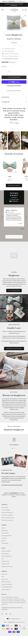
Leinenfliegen (5, 507)
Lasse (9, 176)
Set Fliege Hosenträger (7, 515)
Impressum (4, 574)
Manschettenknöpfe (7, 535)
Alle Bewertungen (14, 236)
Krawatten (4, 538)
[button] (14, 62)
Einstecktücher (5, 533)
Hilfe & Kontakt (5, 553)
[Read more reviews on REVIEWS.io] (14, 202)
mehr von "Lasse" (14, 185)
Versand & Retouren (14, 90)
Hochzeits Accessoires (7, 520)
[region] (14, 217)
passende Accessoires (14, 348)
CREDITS (5, 148)
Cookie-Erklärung (6, 589)
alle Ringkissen (13, 290)
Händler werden (5, 563)
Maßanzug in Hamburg (7, 566)
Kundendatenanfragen (7, 587)
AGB (3, 576)
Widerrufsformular (6, 581)
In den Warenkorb (14, 77)
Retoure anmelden (6, 551)
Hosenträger (5, 530)
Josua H (17, 122)
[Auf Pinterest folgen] (10, 614)
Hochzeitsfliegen (6, 510)
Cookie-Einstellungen (7, 584)
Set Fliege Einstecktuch (7, 512)
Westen (3, 540)
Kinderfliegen (5, 543)
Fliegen (3, 528)
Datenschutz (5, 579)
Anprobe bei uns (5, 561)
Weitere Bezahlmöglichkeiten (14, 85)
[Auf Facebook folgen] (2, 614)
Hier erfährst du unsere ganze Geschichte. (12, 485)
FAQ (3, 558)
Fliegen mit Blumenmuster (8, 517)
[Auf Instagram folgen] (6, 614)
